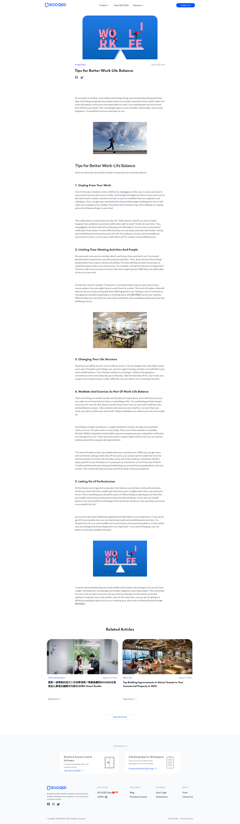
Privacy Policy (173, 818)
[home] (55, 5)
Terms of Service (186, 818)
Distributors (162, 796)
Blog (132, 792)
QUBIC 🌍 (102, 796)
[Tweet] (81, 77)
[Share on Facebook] (77, 77)
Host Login (161, 792)
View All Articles (120, 717)
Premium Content (138, 796)
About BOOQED (121, 5)
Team (185, 792)
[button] (104, 5)
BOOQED (136, 294)
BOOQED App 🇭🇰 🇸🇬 (107, 792)
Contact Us (185, 5)
